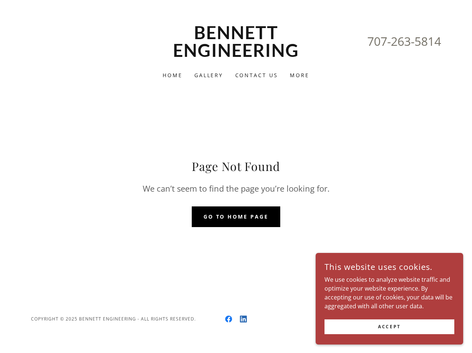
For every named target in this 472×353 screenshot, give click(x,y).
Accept (389, 326)
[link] (236, 55)
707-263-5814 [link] (404, 41)
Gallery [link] (208, 75)
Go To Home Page (236, 216)
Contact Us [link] (256, 75)
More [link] (299, 75)
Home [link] (173, 75)
